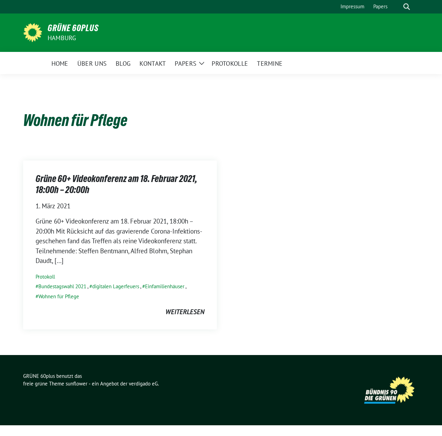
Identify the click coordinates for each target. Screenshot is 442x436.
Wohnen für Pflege (58, 296)
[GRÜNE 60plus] (32, 32)
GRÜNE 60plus (73, 28)
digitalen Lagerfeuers (115, 286)
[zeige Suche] (406, 6)
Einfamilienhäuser (164, 286)
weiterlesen (184, 312)
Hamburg (62, 38)
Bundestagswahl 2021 (62, 286)
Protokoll (45, 276)
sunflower (76, 383)
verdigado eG (143, 383)
